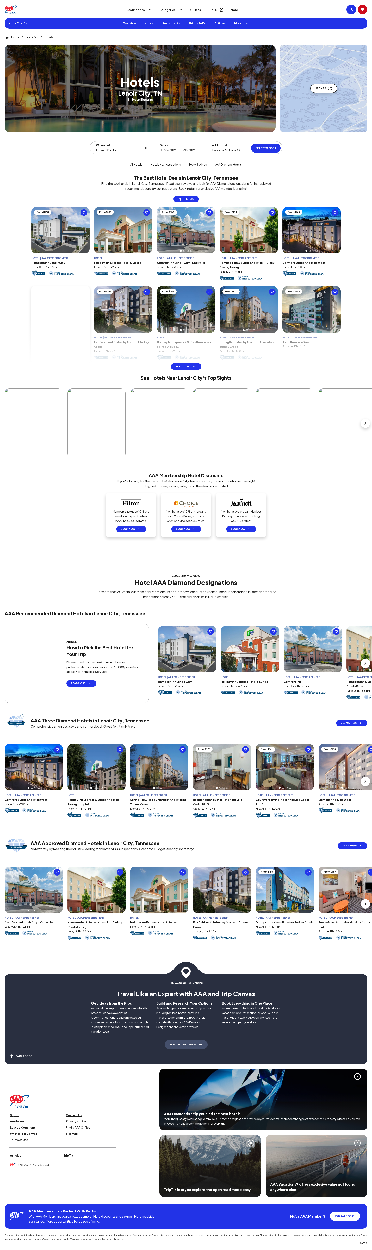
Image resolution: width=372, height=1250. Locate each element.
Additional (219, 145)
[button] (181, 251)
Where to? (103, 145)
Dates (164, 145)
